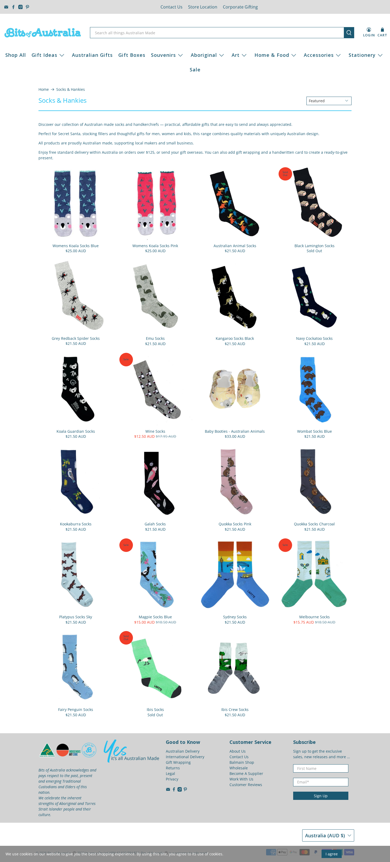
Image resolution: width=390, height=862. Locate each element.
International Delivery (185, 756)
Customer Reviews (245, 784)
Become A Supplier (246, 773)
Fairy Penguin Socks (75, 709)
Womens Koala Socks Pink (155, 245)
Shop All (15, 55)
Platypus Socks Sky (75, 616)
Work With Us (241, 779)
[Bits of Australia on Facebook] (13, 7)
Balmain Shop (241, 762)
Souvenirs (163, 55)
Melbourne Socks (314, 616)
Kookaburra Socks (76, 523)
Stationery (362, 55)
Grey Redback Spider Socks (76, 338)
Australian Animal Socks (235, 245)
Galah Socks (155, 523)
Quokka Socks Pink (235, 523)
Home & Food (271, 55)
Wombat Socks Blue (314, 431)
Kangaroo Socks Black (235, 338)
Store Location (202, 7)
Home (43, 89)
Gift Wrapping (178, 762)
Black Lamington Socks (314, 245)
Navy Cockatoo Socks (314, 338)
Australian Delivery (183, 751)
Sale (195, 69)
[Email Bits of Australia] (6, 7)
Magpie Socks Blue (155, 616)
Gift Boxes (131, 55)
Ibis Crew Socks (235, 709)
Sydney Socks (235, 616)
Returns (173, 767)
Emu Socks (155, 338)
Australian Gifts (92, 55)
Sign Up (321, 795)
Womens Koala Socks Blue (76, 245)
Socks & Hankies (70, 89)
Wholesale (238, 767)
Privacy (172, 779)
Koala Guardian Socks (76, 431)
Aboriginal (204, 55)
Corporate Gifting (240, 7)
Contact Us (172, 7)
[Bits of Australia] (43, 32)
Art (236, 55)
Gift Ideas (44, 55)
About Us (237, 751)
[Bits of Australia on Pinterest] (27, 7)
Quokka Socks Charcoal (314, 523)
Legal (170, 773)
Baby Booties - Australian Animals (235, 431)
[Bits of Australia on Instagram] (20, 7)
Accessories (319, 55)
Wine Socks (155, 431)
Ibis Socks (155, 709)
